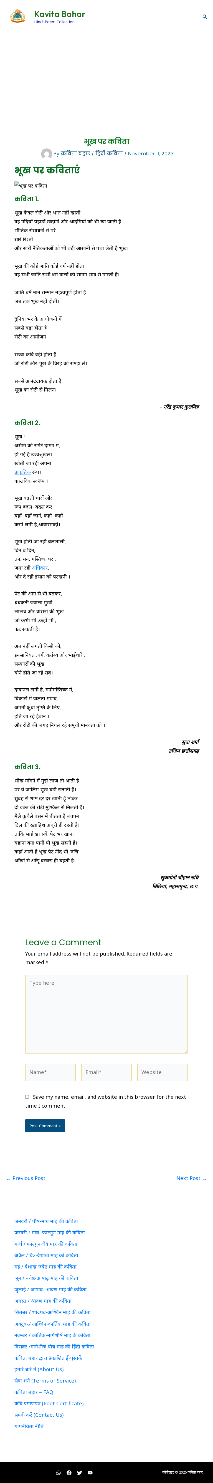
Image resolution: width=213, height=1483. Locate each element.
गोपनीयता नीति (29, 1426)
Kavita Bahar (59, 14)
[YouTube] (90, 1472)
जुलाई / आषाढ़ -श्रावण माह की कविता (50, 1289)
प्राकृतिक (22, 472)
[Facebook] (69, 1472)
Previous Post (25, 1178)
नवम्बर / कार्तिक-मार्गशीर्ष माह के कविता (52, 1335)
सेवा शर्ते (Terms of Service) (45, 1380)
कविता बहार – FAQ (33, 1392)
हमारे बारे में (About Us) (39, 1369)
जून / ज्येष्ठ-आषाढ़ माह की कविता (46, 1278)
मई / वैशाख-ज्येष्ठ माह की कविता (45, 1266)
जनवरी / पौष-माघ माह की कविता (46, 1221)
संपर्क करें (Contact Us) (39, 1414)
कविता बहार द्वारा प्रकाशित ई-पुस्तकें (48, 1358)
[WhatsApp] (58, 1472)
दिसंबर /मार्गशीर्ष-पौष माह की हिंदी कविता (54, 1346)
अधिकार (40, 567)
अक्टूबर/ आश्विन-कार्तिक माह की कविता (52, 1323)
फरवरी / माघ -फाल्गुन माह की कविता (49, 1232)
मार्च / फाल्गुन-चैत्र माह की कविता (45, 1244)
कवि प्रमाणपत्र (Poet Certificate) (48, 1403)
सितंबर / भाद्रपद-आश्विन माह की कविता (52, 1312)
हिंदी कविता (109, 153)
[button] (204, 17)
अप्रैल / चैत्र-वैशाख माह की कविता (46, 1255)
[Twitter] (79, 1472)
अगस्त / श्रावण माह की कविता (43, 1300)
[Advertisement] (106, 76)
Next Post (191, 1178)
